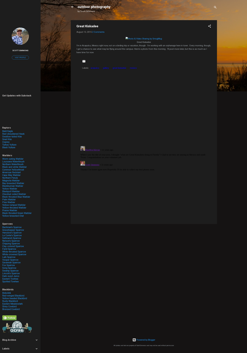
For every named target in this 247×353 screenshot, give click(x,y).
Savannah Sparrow (11, 262)
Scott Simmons (20, 50)
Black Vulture (8, 147)
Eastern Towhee (10, 278)
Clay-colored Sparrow (13, 246)
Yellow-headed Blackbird (14, 298)
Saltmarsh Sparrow (11, 238)
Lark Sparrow (8, 257)
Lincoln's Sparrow (11, 273)
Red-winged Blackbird (13, 295)
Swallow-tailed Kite (12, 136)
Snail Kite (7, 139)
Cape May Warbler (11, 175)
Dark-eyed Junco (10, 276)
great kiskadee (119, 68)
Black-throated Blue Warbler (16, 196)
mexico (133, 68)
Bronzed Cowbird (11, 309)
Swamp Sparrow (10, 270)
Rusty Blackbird (10, 301)
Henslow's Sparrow (12, 232)
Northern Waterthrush (12, 164)
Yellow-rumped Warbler (14, 205)
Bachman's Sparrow (12, 227)
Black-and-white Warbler (14, 167)
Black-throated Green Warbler (17, 213)
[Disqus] (143, 107)
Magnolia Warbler (11, 180)
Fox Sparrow (8, 265)
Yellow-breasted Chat (13, 215)
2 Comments (98, 32)
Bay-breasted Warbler (13, 183)
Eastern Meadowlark (12, 303)
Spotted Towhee (10, 281)
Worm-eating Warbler (12, 159)
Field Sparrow (9, 249)
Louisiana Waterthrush (13, 161)
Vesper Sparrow (10, 259)
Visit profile (20, 58)
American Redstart (11, 172)
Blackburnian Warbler (12, 186)
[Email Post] (84, 62)
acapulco (95, 68)
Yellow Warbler (9, 188)
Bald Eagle (7, 131)
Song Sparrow (9, 268)
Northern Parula (10, 177)
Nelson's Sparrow (11, 240)
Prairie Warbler (9, 210)
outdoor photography (94, 7)
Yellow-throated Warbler (14, 207)
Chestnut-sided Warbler (14, 194)
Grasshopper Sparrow (13, 230)
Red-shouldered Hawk (13, 134)
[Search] (215, 7)
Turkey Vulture (9, 144)
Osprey (6, 142)
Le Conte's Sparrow (12, 235)
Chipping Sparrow (11, 243)
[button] (209, 26)
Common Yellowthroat (13, 169)
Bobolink (6, 293)
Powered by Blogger (145, 340)
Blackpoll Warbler (11, 191)
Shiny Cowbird (9, 306)
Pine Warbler (8, 202)
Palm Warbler (9, 199)
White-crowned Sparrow (14, 254)
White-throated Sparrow (14, 251)
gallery (106, 68)
